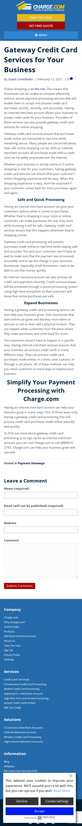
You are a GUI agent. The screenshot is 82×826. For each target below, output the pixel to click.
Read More (62, 791)
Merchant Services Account (20, 636)
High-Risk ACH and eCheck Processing (26, 698)
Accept (39, 811)
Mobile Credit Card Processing (21, 689)
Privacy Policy (12, 655)
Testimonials (11, 626)
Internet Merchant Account (20, 732)
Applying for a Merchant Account (23, 693)
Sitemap (9, 659)
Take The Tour (12, 645)
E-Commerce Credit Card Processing (25, 684)
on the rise (37, 89)
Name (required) (16, 488)
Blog (6, 761)
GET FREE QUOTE (41, 26)
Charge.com (11, 617)
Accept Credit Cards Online (19, 703)
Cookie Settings (57, 801)
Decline (21, 801)
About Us (9, 641)
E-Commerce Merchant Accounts (23, 727)
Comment (11, 540)
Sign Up (8, 650)
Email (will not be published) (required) (33, 506)
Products (9, 631)
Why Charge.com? (14, 622)
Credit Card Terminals (16, 679)
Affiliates (9, 766)
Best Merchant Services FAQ (20, 771)
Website (10, 523)
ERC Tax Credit (12, 707)
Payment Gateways (31, 463)
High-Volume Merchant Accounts (23, 741)
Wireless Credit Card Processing (22, 737)
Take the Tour (41, 18)
